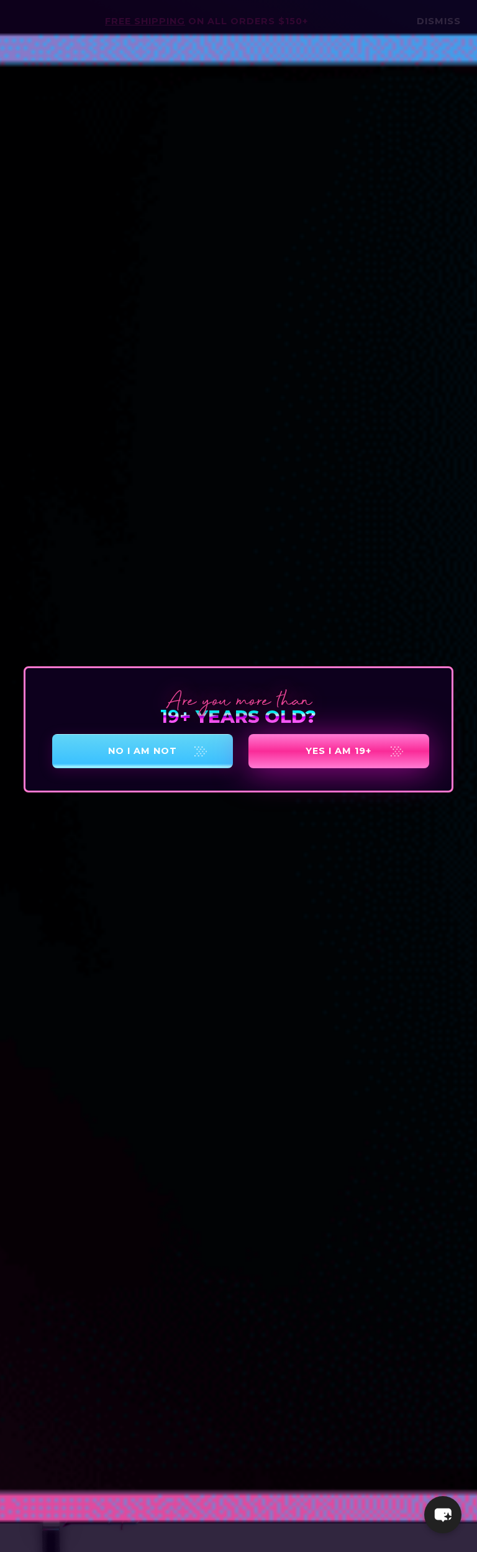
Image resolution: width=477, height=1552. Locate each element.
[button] (442, 1514)
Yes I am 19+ (338, 750)
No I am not (142, 750)
